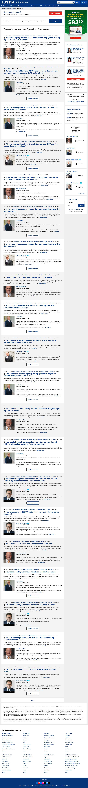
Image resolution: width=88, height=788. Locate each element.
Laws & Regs (40, 5)
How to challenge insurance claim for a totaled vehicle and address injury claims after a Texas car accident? (30, 443)
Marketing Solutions (58, 5)
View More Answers (33, 98)
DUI (24, 742)
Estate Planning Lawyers (8, 744)
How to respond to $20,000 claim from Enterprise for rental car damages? (31, 513)
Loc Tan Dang (70, 148)
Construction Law (17, 67)
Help (40, 785)
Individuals (26, 733)
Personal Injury (41, 35)
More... (4, 751)
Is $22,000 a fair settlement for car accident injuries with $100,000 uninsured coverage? (29, 306)
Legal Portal (30, 785)
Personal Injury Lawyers (8, 749)
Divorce (25, 740)
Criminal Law (24, 174)
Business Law (24, 105)
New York (25, 768)
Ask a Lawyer (13, 5)
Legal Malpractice (32, 635)
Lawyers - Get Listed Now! (76, 209)
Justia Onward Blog (70, 768)
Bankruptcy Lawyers (7, 735)
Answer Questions (55, 21)
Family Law (26, 746)
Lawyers (69, 117)
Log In (77, 2)
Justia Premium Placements (72, 761)
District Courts (6, 768)
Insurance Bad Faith (33, 338)
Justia (2, 8)
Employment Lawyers (7, 742)
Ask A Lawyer (8, 8)
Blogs (66, 746)
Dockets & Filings (6, 770)
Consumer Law (16, 35)
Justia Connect (22, 785)
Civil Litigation (33, 67)
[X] (49, 783)
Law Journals (68, 744)
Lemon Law (32, 35)
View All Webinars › (76, 79)
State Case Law (27, 761)
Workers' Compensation (44, 303)
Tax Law (46, 749)
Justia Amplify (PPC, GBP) (71, 765)
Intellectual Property (49, 742)
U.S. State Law (27, 755)
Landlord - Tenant (17, 274)
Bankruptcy (26, 735)
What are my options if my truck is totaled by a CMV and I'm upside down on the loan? (31, 108)
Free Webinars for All (74, 45)
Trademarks (47, 768)
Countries (46, 770)
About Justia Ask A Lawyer (73, 110)
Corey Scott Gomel (72, 160)
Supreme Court (6, 763)
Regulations (5, 761)
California (25, 763)
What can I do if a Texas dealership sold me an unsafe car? (31, 543)
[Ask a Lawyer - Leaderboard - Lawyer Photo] (69, 140)
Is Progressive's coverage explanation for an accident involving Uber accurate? (32, 210)
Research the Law (23, 5)
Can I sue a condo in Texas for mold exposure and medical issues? (30, 670)
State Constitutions (28, 757)
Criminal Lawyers (6, 740)
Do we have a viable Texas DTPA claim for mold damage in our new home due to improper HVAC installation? (31, 72)
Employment (47, 740)
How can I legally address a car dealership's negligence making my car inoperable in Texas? (32, 38)
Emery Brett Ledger (72, 183)
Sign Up (83, 2)
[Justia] (7, 2)
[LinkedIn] (37, 783)
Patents (46, 765)
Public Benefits (31, 509)
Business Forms (48, 761)
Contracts (23, 406)
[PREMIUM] (9, 494)
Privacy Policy (55, 785)
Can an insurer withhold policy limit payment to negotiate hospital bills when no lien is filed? (30, 341)
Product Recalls (48, 763)
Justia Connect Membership (72, 757)
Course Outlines (69, 742)
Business (46, 733)
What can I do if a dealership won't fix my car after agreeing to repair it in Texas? (32, 409)
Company (36, 785)
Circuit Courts (5, 765)
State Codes (26, 759)
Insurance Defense (33, 206)
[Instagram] (43, 783)
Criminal (25, 738)
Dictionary (67, 735)
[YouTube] (39, 783)
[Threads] (45, 783)
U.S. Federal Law (7, 755)
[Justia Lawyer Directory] (51, 783)
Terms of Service (47, 785)
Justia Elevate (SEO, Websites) (72, 763)
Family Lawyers (6, 746)
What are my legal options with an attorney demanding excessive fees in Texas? (29, 638)
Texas (13, 8)
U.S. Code (4, 759)
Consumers (69, 113)
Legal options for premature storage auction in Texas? (29, 277)
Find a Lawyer (5, 5)
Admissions (68, 738)
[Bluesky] (47, 783)
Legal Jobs (46, 757)
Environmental (41, 67)
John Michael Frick (72, 136)
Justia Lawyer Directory (71, 759)
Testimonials (68, 770)
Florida (25, 765)
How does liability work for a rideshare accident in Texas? (30, 572)
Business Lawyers (6, 738)
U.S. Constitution (6, 757)
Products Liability (25, 35)
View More (44, 46)
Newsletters (48, 5)
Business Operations (49, 738)
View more (81, 193)
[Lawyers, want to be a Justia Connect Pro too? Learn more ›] (28, 155)
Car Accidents (16, 105)
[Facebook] (41, 783)
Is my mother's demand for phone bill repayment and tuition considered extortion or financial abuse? (31, 178)
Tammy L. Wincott (72, 171)
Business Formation (49, 735)
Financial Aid (68, 740)
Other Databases (49, 755)
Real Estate (47, 746)
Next (32, 700)
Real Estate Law (43, 274)
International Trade (49, 744)
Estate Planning (27, 744)
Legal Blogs (47, 759)
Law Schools (32, 5)
